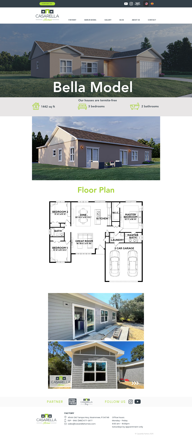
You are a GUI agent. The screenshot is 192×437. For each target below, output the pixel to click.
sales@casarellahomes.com (82, 423)
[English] (146, 4)
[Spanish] (152, 4)
